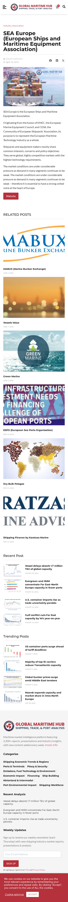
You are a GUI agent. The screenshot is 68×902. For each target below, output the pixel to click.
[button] (50, 60)
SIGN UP (11, 863)
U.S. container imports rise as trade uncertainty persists (42, 601)
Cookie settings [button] (14, 894)
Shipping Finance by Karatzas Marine (26, 537)
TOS (27, 870)
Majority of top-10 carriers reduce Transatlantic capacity (43, 663)
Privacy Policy (39, 870)
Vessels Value (11, 322)
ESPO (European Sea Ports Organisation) (28, 430)
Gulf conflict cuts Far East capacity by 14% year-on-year (42, 617)
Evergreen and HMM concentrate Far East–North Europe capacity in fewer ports (43, 584)
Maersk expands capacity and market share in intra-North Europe (43, 696)
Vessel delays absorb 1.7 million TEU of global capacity (44, 567)
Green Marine (11, 376)
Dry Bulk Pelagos (13, 483)
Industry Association (13, 25)
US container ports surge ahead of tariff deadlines (44, 648)
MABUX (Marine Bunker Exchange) (24, 268)
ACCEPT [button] (32, 894)
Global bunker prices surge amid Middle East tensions (41, 679)
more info (51, 745)
